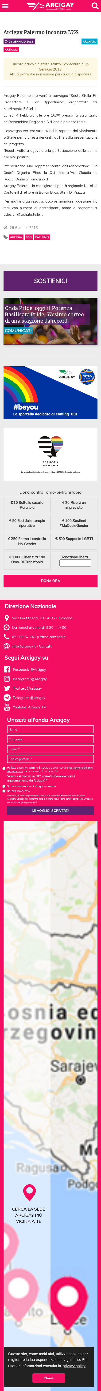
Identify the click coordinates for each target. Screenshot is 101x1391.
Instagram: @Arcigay (30, 679)
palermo (42, 237)
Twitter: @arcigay (27, 688)
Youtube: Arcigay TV (29, 707)
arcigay (16, 237)
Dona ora (50, 580)
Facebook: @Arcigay (29, 669)
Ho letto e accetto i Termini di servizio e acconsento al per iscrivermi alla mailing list (50, 769)
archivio (89, 41)
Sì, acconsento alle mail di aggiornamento (31, 786)
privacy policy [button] (74, 1366)
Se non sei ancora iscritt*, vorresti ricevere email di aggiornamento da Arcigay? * (41, 778)
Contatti (45, 646)
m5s (29, 237)
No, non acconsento (18, 791)
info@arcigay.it (24, 646)
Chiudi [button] (49, 1378)
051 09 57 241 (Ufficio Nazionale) (39, 637)
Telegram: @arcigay (29, 698)
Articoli (11, 49)
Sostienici (50, 281)
